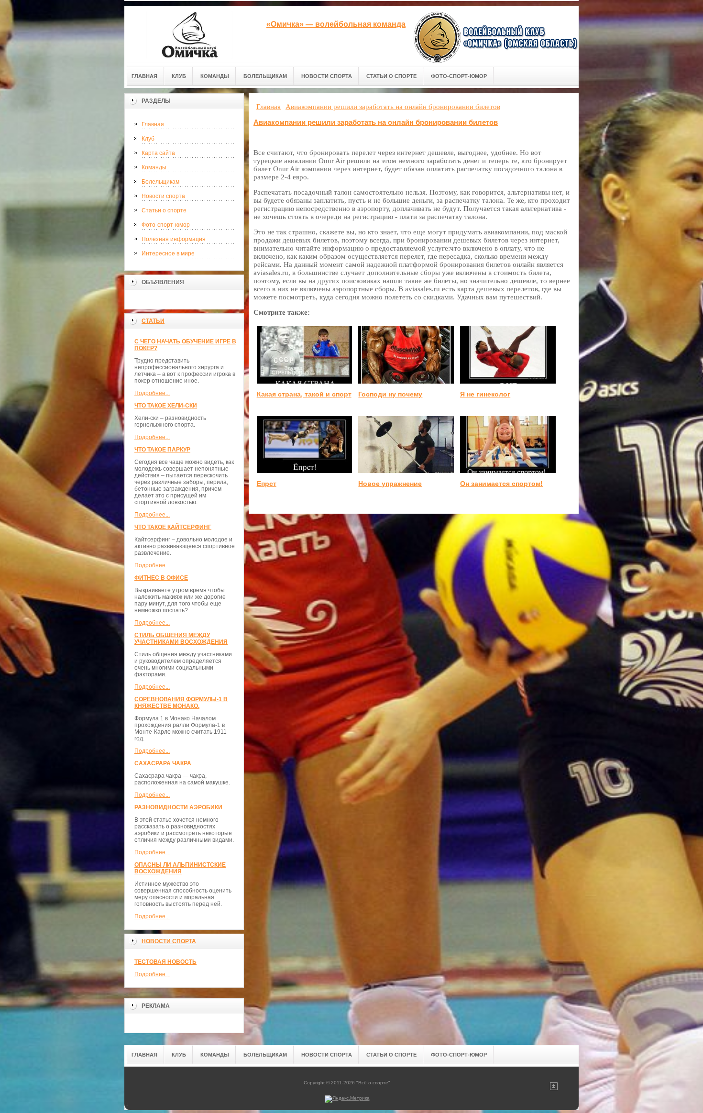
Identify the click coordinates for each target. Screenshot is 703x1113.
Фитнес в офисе (161, 577)
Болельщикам (160, 181)
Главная (153, 124)
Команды (154, 167)
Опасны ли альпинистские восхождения (180, 868)
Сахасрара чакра (162, 763)
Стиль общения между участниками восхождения (181, 638)
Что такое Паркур (162, 449)
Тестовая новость (165, 962)
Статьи (153, 321)
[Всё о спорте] (191, 34)
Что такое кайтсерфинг (172, 527)
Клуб (148, 138)
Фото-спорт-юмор (166, 224)
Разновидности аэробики (178, 807)
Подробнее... (152, 393)
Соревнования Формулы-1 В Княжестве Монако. (181, 702)
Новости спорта (163, 196)
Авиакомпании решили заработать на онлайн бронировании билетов (375, 122)
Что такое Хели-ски (165, 405)
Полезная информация (174, 239)
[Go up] (554, 1088)
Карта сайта (158, 153)
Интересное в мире (168, 253)
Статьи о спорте (164, 210)
